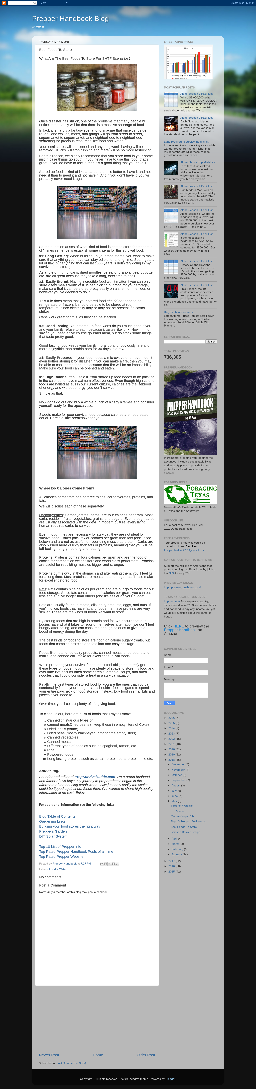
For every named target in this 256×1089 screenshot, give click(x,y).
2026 (172, 717)
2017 (172, 861)
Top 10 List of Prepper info (60, 847)
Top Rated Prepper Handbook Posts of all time (76, 852)
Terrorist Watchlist (182, 805)
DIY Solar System (53, 836)
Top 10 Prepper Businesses (188, 821)
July (174, 790)
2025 (172, 723)
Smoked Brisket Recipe (185, 832)
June (175, 795)
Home (98, 1055)
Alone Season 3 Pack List (196, 233)
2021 (172, 744)
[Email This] (102, 864)
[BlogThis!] (106, 864)
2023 (172, 733)
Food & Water (58, 869)
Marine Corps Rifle (182, 816)
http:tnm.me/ (172, 601)
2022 (172, 738)
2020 (172, 749)
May (175, 801)
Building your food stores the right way (69, 826)
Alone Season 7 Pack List (196, 93)
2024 (172, 728)
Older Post (146, 1055)
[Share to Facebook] (113, 864)
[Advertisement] (97, 1019)
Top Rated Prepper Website (61, 857)
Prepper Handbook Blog (70, 18)
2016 (172, 866)
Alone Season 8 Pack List (196, 209)
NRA (171, 573)
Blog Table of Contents (57, 816)
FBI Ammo (177, 811)
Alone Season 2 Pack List (196, 117)
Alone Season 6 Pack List (196, 261)
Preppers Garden (53, 831)
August (176, 785)
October (177, 774)
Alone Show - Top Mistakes (197, 162)
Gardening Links (52, 821)
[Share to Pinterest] (117, 864)
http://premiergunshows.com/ (182, 587)
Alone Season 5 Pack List (196, 285)
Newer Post (49, 1055)
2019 (172, 754)
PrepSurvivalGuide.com (95, 777)
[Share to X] (109, 864)
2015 (172, 871)
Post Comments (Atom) (71, 1063)
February (178, 849)
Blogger (170, 1078)
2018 (172, 759)
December (179, 764)
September (179, 780)
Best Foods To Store (184, 826)
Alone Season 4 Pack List (196, 186)
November (179, 769)
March (176, 843)
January (177, 854)
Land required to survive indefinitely (186, 141)
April (175, 838)
